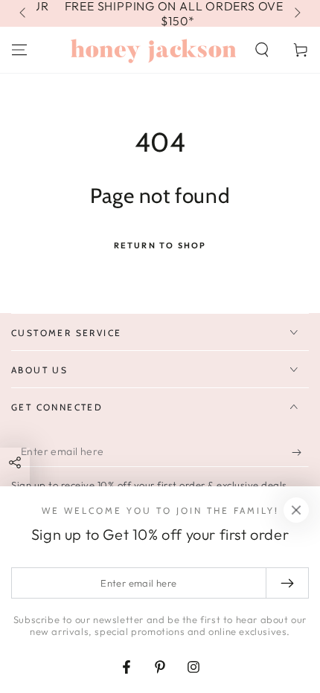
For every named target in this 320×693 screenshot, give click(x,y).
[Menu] (19, 49)
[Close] (296, 510)
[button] (262, 49)
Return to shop (160, 245)
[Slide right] (296, 13)
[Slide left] (23, 13)
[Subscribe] (300, 452)
